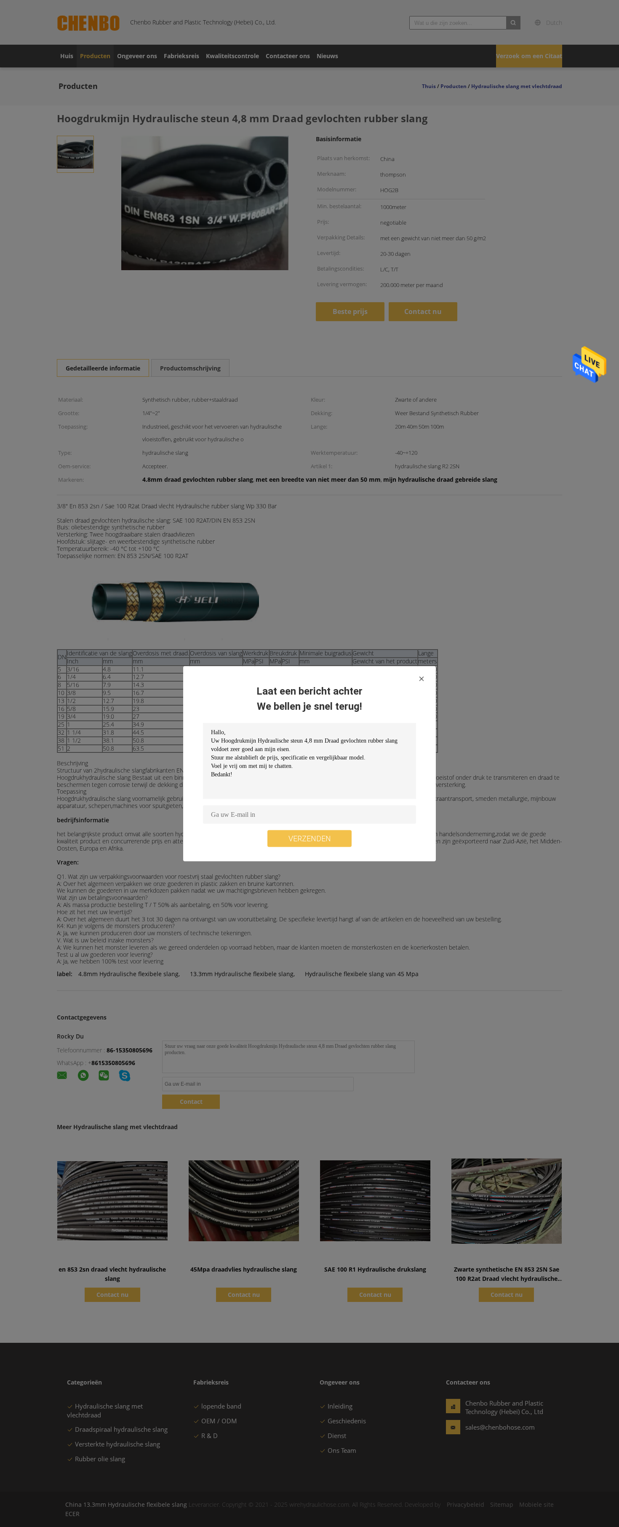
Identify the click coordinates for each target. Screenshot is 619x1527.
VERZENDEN (309, 838)
